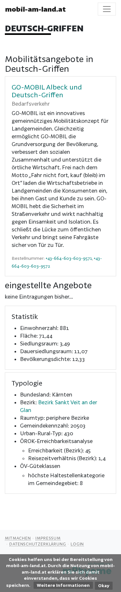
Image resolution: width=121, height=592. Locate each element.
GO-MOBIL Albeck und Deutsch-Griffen (47, 91)
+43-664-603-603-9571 (68, 258)
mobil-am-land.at (35, 9)
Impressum (48, 538)
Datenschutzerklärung (37, 544)
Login (77, 544)
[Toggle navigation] (107, 9)
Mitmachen (18, 538)
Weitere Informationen (63, 585)
